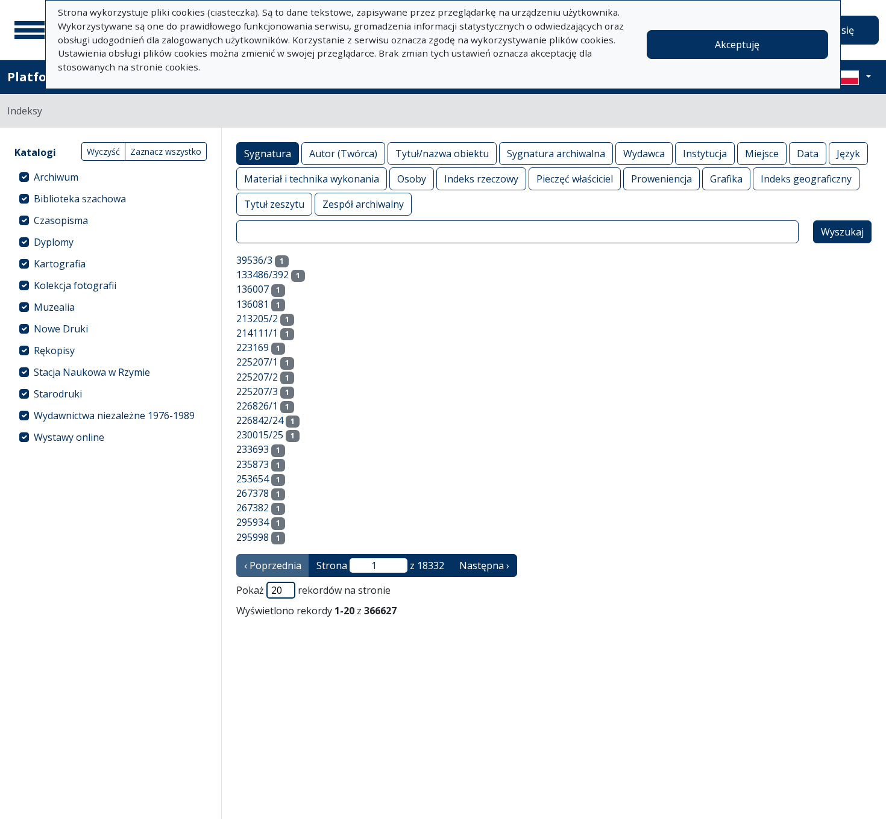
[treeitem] (110, 177)
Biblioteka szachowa (80, 198)
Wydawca (644, 153)
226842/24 (259, 420)
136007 (252, 289)
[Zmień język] (854, 77)
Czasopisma (61, 220)
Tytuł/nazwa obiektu (442, 153)
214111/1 (257, 333)
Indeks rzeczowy (481, 178)
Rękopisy (54, 350)
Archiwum (56, 177)
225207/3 (257, 391)
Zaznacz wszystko (165, 151)
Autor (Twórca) (343, 153)
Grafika (726, 178)
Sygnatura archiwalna (556, 153)
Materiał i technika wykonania (311, 178)
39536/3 (254, 260)
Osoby (411, 178)
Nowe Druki (61, 328)
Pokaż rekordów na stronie (313, 590)
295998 (252, 537)
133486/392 (262, 274)
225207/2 (257, 377)
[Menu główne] (29, 30)
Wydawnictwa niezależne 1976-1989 (114, 415)
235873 (252, 464)
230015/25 (259, 434)
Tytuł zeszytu (274, 204)
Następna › (484, 565)
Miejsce (762, 153)
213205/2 (257, 318)
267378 (252, 493)
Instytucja (705, 153)
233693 (252, 449)
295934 (252, 522)
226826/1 (257, 406)
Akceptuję (737, 44)
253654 (252, 478)
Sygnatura (267, 153)
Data (807, 153)
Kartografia (60, 263)
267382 (252, 507)
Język (848, 153)
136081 (252, 304)
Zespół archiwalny (363, 204)
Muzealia (54, 307)
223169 (252, 347)
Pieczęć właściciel (574, 178)
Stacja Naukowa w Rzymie (92, 372)
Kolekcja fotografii (75, 285)
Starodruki (58, 393)
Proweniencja (661, 178)
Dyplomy (54, 242)
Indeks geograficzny (806, 178)
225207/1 (257, 362)
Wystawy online (69, 437)
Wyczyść (103, 151)
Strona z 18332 (380, 565)
